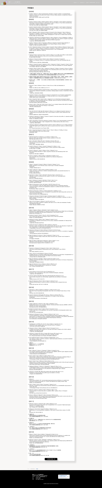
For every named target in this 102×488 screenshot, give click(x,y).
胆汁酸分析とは (82, 2)
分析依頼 (87, 2)
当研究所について (76, 2)
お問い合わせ (98, 2)
